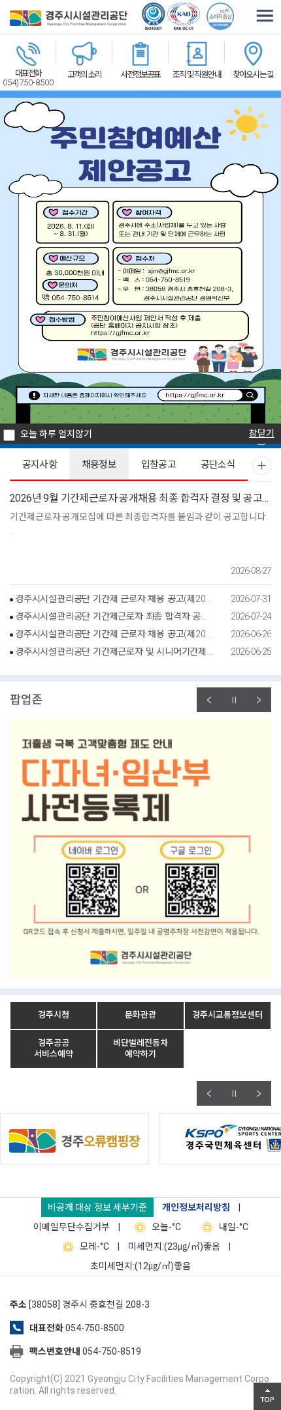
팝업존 (26, 699)
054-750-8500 (94, 1328)
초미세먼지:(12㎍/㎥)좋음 (140, 1266)
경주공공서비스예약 (53, 1048)
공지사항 (40, 464)
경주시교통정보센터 (227, 1015)
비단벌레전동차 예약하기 (140, 1048)
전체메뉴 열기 (264, 16)
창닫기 (261, 433)
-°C (166, 1227)
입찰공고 (158, 464)
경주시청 (53, 1015)
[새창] (141, 1137)
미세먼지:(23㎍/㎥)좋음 (174, 1246)
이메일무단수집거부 (71, 1227)
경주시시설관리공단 (68, 19)
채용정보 (99, 464)
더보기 (261, 465)
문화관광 (140, 1015)
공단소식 (218, 464)
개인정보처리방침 (196, 1207)
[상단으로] (267, 1396)
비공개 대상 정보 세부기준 (97, 1207)
